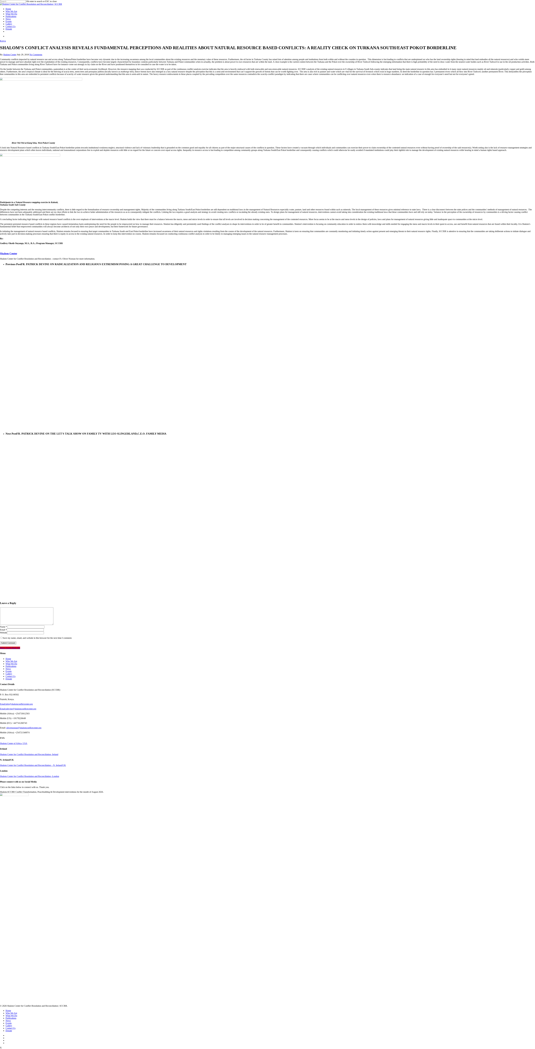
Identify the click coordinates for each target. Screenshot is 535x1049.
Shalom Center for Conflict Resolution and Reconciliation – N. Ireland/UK (33, 765)
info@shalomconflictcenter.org (19, 704)
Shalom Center (9, 54)
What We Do (11, 14)
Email (3, 630)
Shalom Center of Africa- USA (13, 743)
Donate (9, 29)
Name (3, 627)
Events (9, 21)
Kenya (3, 41)
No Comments (35, 54)
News (8, 19)
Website (3, 632)
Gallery (9, 24)
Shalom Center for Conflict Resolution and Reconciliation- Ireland (29, 754)
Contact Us (10, 26)
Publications (11, 16)
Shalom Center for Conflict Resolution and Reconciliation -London (29, 776)
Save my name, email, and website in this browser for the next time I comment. (37, 638)
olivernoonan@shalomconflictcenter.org (23, 728)
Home (8, 9)
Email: (3, 704)
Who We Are (11, 11)
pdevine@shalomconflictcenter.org (21, 709)
